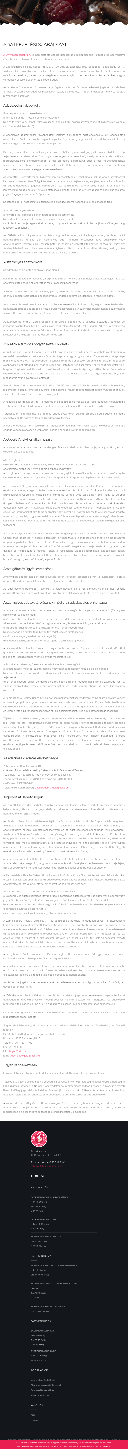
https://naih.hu (17, 1051)
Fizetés (34, 1420)
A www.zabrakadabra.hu (17, 54)
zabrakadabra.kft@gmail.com (52, 787)
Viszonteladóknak (40, 1395)
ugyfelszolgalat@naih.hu (25, 1055)
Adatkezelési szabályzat (43, 1390)
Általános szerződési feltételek (46, 1385)
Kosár (33, 1415)
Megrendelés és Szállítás (43, 1380)
